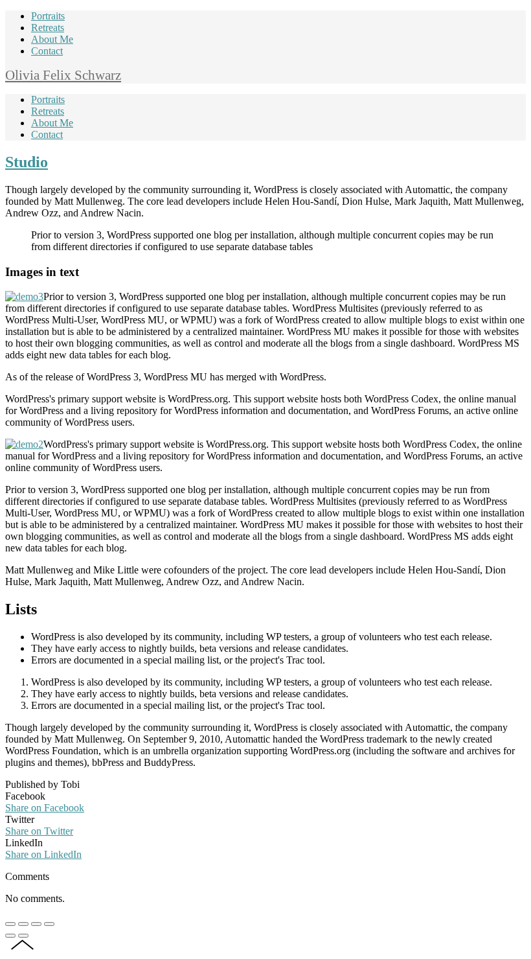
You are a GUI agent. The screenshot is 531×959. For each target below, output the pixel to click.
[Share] (23, 924)
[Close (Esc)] (10, 924)
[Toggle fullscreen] (36, 924)
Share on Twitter (39, 831)
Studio (26, 162)
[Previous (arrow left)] (10, 936)
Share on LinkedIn (43, 854)
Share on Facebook (44, 807)
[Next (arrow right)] (23, 936)
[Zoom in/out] (49, 924)
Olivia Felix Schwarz (63, 75)
